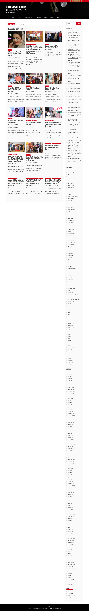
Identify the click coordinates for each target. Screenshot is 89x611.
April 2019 (70, 553)
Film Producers (71, 246)
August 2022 (70, 468)
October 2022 (71, 463)
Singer (69, 334)
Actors (69, 176)
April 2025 (70, 407)
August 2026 (70, 372)
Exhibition (70, 238)
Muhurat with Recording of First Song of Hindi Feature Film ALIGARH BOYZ (34, 158)
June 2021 (70, 498)
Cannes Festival (71, 209)
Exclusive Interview (72, 233)
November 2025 (71, 391)
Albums (69, 181)
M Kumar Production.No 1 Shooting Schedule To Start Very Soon (15, 53)
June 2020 (70, 522)
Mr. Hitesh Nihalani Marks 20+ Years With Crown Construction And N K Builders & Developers (74, 70)
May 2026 (70, 378)
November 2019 (71, 538)
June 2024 (70, 428)
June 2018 (70, 575)
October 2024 (71, 420)
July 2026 (70, 374)
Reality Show (71, 325)
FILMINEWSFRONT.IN (16, 7)
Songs (69, 338)
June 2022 (70, 472)
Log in (69, 591)
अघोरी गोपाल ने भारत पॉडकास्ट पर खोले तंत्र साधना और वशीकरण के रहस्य (74, 119)
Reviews (70, 329)
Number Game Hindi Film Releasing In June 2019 (51, 47)
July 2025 (70, 400)
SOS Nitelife (70, 340)
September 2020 (71, 516)
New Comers (70, 308)
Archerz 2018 (71, 183)
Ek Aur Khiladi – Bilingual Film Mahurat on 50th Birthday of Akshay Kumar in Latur (53, 182)
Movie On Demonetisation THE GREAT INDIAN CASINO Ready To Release (53, 124)
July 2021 (70, 496)
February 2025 (71, 411)
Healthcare (70, 257)
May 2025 (70, 404)
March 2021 (70, 505)
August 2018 (70, 571)
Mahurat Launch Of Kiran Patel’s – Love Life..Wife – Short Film (14, 89)
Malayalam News (71, 288)
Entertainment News (74, 1)
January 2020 (71, 533)
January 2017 (71, 584)
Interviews (70, 270)
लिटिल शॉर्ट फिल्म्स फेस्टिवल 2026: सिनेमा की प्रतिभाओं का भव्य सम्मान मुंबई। (74, 51)
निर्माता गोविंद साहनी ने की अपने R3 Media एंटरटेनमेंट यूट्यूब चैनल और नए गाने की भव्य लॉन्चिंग (74, 39)
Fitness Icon (70, 251)
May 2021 (70, 501)
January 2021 (71, 509)
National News (71, 305)
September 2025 (71, 396)
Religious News (71, 327)
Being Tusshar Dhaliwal (73, 196)
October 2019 (71, 540)
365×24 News (71, 172)
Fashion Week (71, 244)
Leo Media (70, 283)
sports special (71, 347)
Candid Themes (57, 608)
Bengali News (71, 198)
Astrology (70, 189)
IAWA (69, 262)
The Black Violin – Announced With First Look (15, 121)
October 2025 (71, 393)
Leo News (70, 286)
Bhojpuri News (71, 203)
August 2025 (70, 398)
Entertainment (71, 227)
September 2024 (71, 422)
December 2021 (71, 485)
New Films (70, 312)
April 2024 (70, 433)
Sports (69, 345)
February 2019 (71, 557)
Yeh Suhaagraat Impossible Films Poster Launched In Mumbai (52, 147)
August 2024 (70, 424)
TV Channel (76, 1)
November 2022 (71, 461)
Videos (69, 358)
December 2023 (71, 442)
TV (68, 353)
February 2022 (71, 481)
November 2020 (71, 514)
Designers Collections (72, 216)
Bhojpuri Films (71, 200)
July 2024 (70, 426)
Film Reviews (70, 248)
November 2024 (71, 417)
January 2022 (71, 483)
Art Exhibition (71, 185)
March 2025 (70, 409)
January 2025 (71, 413)
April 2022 (70, 477)
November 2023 (71, 444)
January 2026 (71, 387)
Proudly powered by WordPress (35, 608)
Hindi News (70, 259)
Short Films (70, 332)
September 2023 (71, 448)
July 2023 (70, 452)
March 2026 (70, 382)
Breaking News (29, 120)
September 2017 (71, 582)
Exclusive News (71, 235)
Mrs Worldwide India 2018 (73, 299)
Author (69, 192)
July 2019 (70, 547)
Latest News (29, 44)
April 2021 (70, 503)
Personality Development (73, 318)
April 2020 (70, 527)
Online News (70, 316)
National (69, 303)
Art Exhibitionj (71, 187)
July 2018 (70, 573)
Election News (71, 222)
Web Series (70, 364)
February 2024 (71, 437)
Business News (71, 207)
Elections (70, 224)
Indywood (70, 266)
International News (72, 268)
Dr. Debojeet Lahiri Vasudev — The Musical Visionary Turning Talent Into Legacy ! (74, 160)
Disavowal (81, 1)
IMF (68, 264)
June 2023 (70, 455)
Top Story (70, 349)
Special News (71, 343)
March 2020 (70, 529)
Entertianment (71, 229)
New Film (9, 49)
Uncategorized (71, 356)
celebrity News (71, 211)
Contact (78, 1)
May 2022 (70, 474)
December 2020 (71, 512)
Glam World (70, 253)
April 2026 (70, 380)
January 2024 (71, 439)
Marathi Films (70, 292)
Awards (69, 194)
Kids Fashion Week (72, 275)
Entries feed (70, 593)
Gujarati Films (70, 255)
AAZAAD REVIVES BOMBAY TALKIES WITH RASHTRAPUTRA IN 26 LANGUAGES (33, 182)
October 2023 (71, 446)
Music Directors (71, 301)
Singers (69, 336)
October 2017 (71, 579)
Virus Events (70, 360)
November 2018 (71, 564)
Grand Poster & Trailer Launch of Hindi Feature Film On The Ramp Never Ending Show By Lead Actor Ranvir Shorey (15, 158)
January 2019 (71, 560)
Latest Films (70, 279)
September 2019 (71, 542)
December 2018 (71, 562)
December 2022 (71, 459)
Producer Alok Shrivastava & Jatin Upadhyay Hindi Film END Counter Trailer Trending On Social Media (16, 182)
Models (69, 297)
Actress (69, 178)
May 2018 (70, 577)
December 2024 (71, 415)
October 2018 (71, 566)
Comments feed (71, 595)
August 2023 (70, 450)
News (69, 314)
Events (69, 231)
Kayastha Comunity (72, 273)
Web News (70, 362)
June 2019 (70, 549)
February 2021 (71, 507)
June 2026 (70, 376)
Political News (71, 321)
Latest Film (48, 120)
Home (70, 1)
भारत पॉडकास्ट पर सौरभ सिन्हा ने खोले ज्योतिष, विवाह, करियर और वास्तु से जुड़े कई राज (74, 114)
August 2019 (70, 544)
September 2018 (71, 568)
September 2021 (71, 492)
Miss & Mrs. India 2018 (73, 294)
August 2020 (70, 518)
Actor (69, 174)
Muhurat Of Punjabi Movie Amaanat (33, 89)
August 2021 (70, 494)
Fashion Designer (71, 242)
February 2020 (71, 531)
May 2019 (70, 551)
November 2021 (71, 487)
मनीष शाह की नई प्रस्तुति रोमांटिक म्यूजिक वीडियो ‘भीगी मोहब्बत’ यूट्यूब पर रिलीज (74, 46)
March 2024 (70, 435)
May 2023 (70, 457)
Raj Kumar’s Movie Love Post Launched (34, 123)
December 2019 (71, 536)
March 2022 (70, 479)
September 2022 (71, 466)
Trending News (71, 351)
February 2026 (71, 385)
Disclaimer (79, 1)
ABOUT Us (72, 1)
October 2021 (71, 490)
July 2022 (70, 470)
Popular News (71, 323)
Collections (70, 213)
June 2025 (70, 402)
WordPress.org (71, 597)
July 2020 (70, 520)
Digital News (70, 218)
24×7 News (70, 170)
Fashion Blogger (71, 240)
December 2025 (71, 389)
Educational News (72, 220)
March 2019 (70, 555)
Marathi (69, 290)
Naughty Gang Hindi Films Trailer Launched (52, 89)
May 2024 (70, 431)
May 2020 (70, 525)
